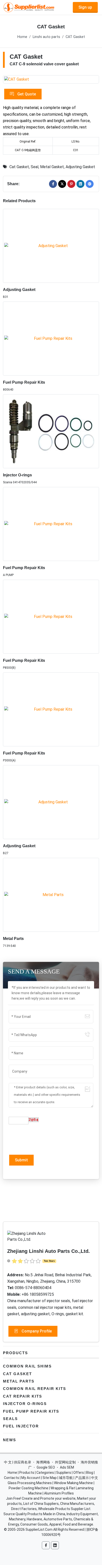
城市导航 (66, 1478)
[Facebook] (53, 184)
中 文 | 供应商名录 (17, 1462)
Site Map (50, 1478)
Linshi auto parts (46, 37)
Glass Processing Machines (30, 1483)
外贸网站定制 (65, 1462)
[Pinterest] (71, 184)
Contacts (11, 1478)
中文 (94, 1478)
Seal (34, 166)
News (9, 1440)
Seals (10, 1419)
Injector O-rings (17, 475)
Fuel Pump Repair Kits (24, 382)
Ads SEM (67, 1467)
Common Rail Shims (27, 1366)
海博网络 (43, 1462)
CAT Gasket (75, 37)
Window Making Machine (73, 1483)
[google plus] (90, 184)
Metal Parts (13, 938)
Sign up (85, 7)
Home (22, 37)
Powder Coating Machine (28, 1488)
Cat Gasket (19, 166)
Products (15, 1353)
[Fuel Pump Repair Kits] (51, 339)
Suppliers (63, 1473)
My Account (30, 1478)
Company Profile (36, 1331)
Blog (89, 1473)
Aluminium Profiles (59, 1493)
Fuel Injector (21, 1426)
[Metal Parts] (51, 895)
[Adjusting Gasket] (51, 246)
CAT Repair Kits (22, 1396)
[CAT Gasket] (51, 79)
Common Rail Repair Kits (34, 1388)
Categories (45, 1473)
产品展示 (82, 1478)
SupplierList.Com (39, 1529)
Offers (78, 1473)
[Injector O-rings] (51, 431)
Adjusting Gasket (80, 166)
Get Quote (26, 94)
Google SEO (46, 1467)
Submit (21, 1160)
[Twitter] (62, 184)
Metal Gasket (52, 166)
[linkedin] (80, 184)
